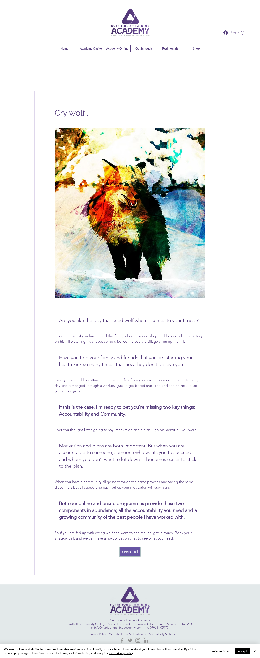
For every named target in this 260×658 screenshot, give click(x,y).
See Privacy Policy (121, 653)
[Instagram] (138, 640)
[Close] (255, 651)
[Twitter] (130, 640)
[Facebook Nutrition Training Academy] (122, 640)
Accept (242, 651)
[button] (243, 33)
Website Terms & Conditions (127, 634)
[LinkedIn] (146, 640)
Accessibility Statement (164, 634)
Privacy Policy (98, 634)
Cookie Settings (219, 651)
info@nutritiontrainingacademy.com (118, 627)
